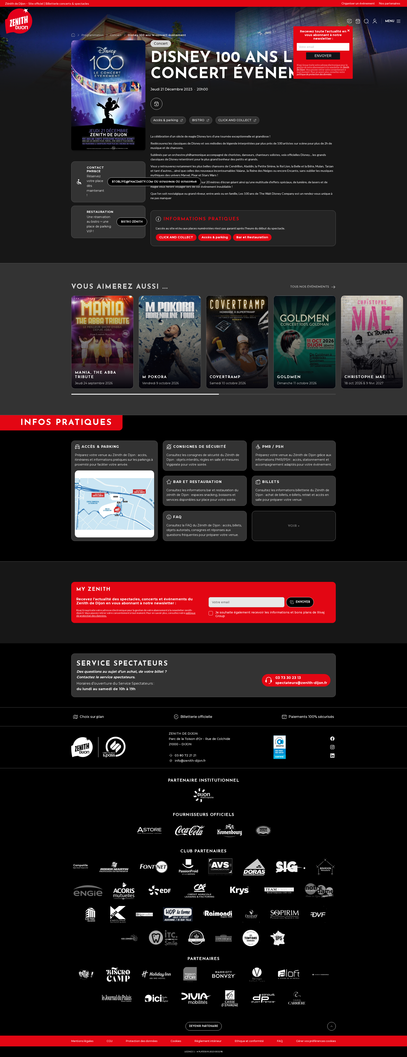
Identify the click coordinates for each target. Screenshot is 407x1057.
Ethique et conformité (249, 1041)
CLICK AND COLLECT (176, 237)
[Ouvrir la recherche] (366, 21)
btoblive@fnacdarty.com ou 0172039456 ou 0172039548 (154, 181)
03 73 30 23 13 (288, 678)
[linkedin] (332, 755)
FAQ (280, 1041)
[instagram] (332, 747)
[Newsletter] (349, 21)
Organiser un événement (358, 3)
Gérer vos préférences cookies (316, 1041)
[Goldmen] (305, 342)
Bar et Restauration (252, 237)
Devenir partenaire (203, 1026)
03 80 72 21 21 (185, 755)
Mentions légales (82, 1041)
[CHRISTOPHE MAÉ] (372, 342)
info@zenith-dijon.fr (190, 761)
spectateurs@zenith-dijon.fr (301, 683)
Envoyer (323, 56)
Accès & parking (215, 237)
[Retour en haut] (331, 1026)
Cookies (176, 1041)
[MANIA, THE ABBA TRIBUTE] (102, 342)
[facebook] (332, 738)
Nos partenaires (389, 3)
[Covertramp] (237, 342)
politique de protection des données (314, 74)
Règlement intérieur (208, 1041)
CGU (110, 1041)
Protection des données (141, 1041)
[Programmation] (357, 21)
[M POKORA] (170, 342)
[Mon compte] (374, 21)
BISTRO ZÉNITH (132, 222)
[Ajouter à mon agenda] (156, 104)
